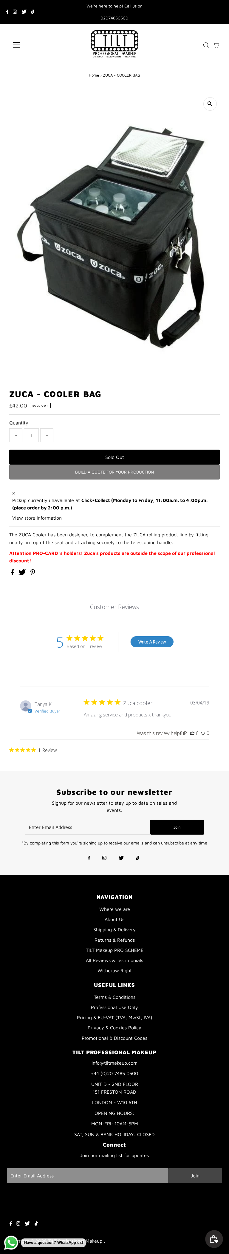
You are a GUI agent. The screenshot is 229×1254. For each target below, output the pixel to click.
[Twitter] (24, 12)
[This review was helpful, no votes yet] (192, 733)
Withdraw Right (115, 970)
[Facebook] (7, 12)
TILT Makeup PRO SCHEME (114, 950)
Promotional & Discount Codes (114, 1038)
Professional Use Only (114, 1007)
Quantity (18, 422)
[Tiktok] (33, 12)
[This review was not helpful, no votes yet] (203, 733)
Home (94, 75)
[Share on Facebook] (13, 573)
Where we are (114, 909)
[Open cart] (216, 45)
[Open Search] (206, 45)
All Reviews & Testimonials (114, 960)
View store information (37, 518)
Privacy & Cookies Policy (114, 1027)
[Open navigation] (34, 44)
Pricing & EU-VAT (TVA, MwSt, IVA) (114, 1017)
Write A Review (152, 642)
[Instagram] (14, 12)
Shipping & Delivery (114, 929)
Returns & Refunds (115, 940)
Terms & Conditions (114, 997)
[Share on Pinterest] (32, 573)
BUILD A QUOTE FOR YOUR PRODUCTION (114, 471)
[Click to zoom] (210, 104)
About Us (114, 919)
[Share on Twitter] (22, 573)
